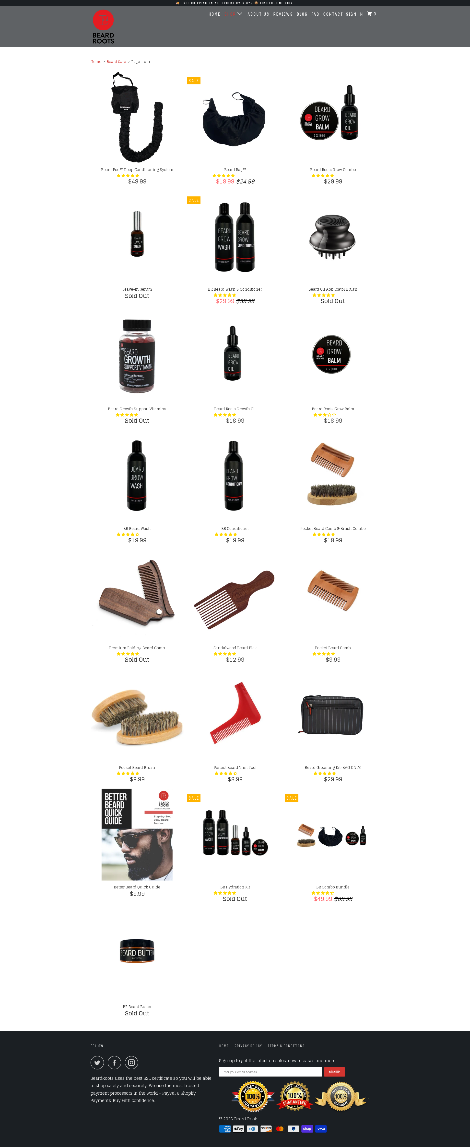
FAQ (315, 14)
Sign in (354, 14)
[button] (128, 175)
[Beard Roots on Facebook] (116, 1062)
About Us (258, 14)
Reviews (283, 14)
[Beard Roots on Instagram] (133, 1062)
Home (215, 14)
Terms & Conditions (286, 1046)
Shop (230, 14)
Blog (302, 14)
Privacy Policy (248, 1046)
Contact (333, 14)
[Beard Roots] (116, 26)
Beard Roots (246, 1119)
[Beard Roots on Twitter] (99, 1062)
